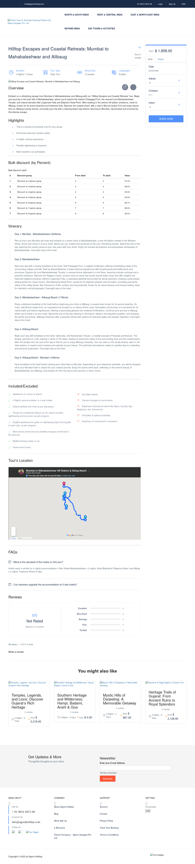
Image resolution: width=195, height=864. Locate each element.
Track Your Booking (109, 827)
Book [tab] (150, 59)
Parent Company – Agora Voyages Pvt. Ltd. (73, 836)
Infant (152, 102)
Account (104, 806)
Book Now (166, 118)
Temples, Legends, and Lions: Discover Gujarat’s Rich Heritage (27, 701)
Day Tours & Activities (101, 28)
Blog (56, 813)
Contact (103, 813)
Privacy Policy (106, 820)
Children (153, 90)
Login (160, 4)
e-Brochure (59, 827)
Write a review (16, 652)
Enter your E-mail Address (112, 762)
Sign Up (172, 4)
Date (151, 66)
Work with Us (60, 820)
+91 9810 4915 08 (144, 4)
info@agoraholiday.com (34, 4)
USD (184, 4)
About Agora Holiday (64, 806)
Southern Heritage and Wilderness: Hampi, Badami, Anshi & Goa (72, 701)
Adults (152, 78)
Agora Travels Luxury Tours (171, 827)
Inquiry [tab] (161, 59)
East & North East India (145, 14)
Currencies (150, 806)
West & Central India (109, 14)
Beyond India (72, 28)
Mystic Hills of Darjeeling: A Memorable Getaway (119, 699)
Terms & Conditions (109, 834)
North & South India (77, 14)
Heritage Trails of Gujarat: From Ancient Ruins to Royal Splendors (162, 698)
